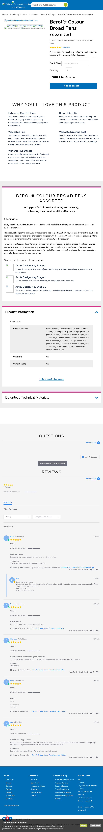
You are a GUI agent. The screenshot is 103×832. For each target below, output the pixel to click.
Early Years (10, 780)
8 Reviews (65, 47)
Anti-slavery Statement (63, 792)
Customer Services (61, 783)
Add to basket (72, 85)
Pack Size (55, 63)
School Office (10, 796)
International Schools (38, 786)
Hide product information (51, 379)
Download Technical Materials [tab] (27, 397)
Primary (8, 783)
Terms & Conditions (62, 789)
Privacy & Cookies (61, 786)
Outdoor (9, 792)
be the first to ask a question (52, 463)
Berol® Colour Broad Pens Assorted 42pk (77, 567)
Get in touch (35, 783)
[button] (15, 567)
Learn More (95, 825)
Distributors (34, 789)
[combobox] (17, 517)
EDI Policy (34, 796)
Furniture (9, 789)
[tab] (89, 457)
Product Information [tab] (19, 312)
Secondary (9, 786)
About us (34, 780)
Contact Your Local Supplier (64, 780)
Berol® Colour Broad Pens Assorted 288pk (49, 711)
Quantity (54, 70)
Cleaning (9, 799)
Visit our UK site (36, 792)
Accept (83, 825)
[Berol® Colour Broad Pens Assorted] (25, 20)
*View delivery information (11, 805)
